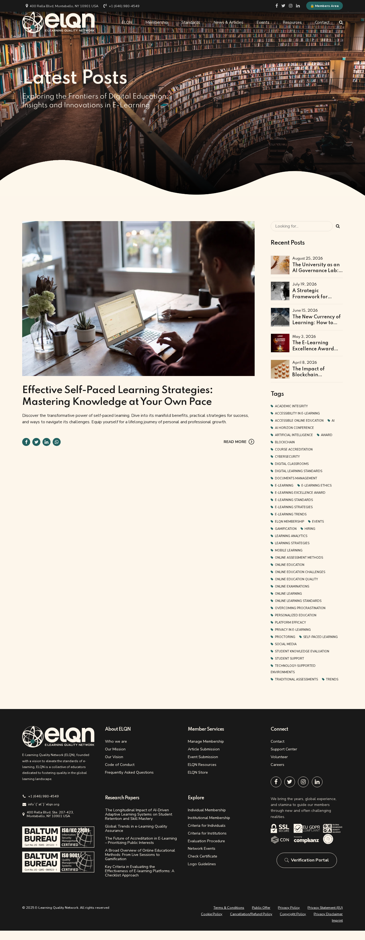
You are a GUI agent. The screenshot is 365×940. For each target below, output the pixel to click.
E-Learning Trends (290, 514)
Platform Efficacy (290, 623)
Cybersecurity (287, 457)
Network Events (201, 848)
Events (263, 22)
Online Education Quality (296, 579)
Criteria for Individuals (207, 825)
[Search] (341, 22)
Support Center (284, 749)
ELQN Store (198, 772)
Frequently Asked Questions (129, 772)
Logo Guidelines (202, 864)
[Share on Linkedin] (46, 442)
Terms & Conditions (228, 907)
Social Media (286, 644)
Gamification (286, 529)
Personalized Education (295, 615)
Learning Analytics (291, 536)
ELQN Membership (289, 522)
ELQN (127, 22)
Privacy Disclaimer (328, 914)
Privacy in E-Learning (293, 630)
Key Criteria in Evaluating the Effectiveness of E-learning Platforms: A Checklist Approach (139, 871)
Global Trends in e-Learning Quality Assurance (136, 828)
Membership (156, 22)
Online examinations (292, 587)
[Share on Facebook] (26, 442)
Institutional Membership (209, 817)
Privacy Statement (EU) (325, 907)
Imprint (337, 920)
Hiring (310, 529)
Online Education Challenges (300, 572)
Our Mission (115, 749)
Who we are (116, 741)
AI (333, 421)
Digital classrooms (292, 464)
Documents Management (296, 478)
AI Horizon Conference (294, 428)
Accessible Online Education (299, 421)
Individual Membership (207, 810)
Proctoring (285, 637)
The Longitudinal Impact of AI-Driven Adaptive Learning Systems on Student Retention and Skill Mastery (138, 814)
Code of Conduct (119, 764)
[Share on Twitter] (36, 442)
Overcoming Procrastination (300, 608)
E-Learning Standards (294, 500)
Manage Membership (206, 741)
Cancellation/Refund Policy (251, 914)
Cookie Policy (211, 914)
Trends (332, 679)
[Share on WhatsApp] (57, 442)
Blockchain (285, 442)
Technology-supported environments (293, 669)
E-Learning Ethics (316, 486)
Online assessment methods (299, 558)
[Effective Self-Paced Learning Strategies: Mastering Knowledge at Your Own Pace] (138, 298)
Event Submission (203, 756)
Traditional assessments (296, 679)
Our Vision (114, 756)
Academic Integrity (291, 406)
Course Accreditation (294, 450)
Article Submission (204, 749)
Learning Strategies (292, 543)
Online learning (288, 594)
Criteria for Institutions (207, 833)
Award (326, 435)
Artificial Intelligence (294, 435)
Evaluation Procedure (206, 841)
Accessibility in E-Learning (297, 414)
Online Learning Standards (298, 601)
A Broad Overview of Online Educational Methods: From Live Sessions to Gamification (140, 854)
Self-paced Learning (320, 637)
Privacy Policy (289, 907)
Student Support (289, 659)
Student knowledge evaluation (302, 651)
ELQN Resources (202, 764)
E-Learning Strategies (294, 507)
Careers (277, 764)
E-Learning (284, 486)
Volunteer (279, 756)
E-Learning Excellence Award (300, 493)
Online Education (289, 565)
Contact (322, 22)
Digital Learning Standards (298, 471)
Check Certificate (202, 856)
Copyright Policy (293, 914)
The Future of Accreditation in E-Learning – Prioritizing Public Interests (141, 840)
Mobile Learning (288, 551)
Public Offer (261, 907)
